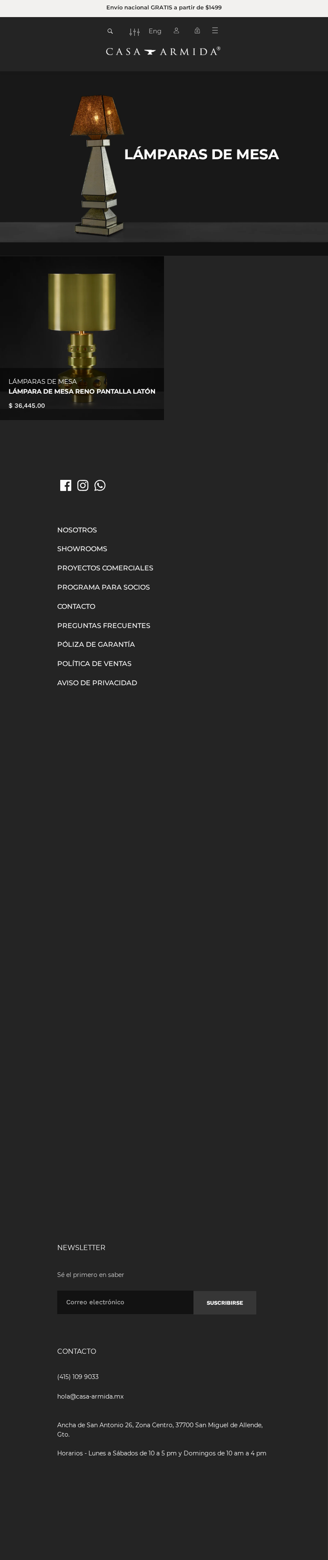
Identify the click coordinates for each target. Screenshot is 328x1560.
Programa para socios (103, 587)
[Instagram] (82, 485)
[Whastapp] (99, 485)
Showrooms (82, 549)
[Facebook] (65, 485)
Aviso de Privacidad (97, 683)
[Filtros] (135, 32)
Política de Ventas (94, 664)
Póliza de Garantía (96, 644)
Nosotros (77, 530)
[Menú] (218, 32)
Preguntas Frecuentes (103, 626)
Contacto (76, 606)
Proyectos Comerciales (105, 568)
